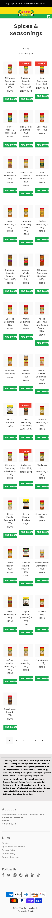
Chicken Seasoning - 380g (42, 224)
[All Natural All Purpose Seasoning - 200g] (26, 162)
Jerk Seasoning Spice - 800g (26, 422)
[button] (26, 53)
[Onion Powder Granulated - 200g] (10, 503)
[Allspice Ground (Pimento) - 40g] (26, 601)
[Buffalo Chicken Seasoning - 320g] (10, 650)
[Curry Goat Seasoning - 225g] (42, 409)
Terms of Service (10, 857)
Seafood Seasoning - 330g (10, 321)
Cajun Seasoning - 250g (26, 321)
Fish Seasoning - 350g (42, 175)
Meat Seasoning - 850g (10, 614)
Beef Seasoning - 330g (26, 663)
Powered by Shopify (26, 911)
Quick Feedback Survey (13, 846)
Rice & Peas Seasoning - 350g (26, 129)
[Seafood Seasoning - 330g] (10, 308)
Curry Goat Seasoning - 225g (42, 422)
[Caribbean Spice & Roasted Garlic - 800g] (10, 260)
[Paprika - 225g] (42, 601)
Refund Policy (8, 853)
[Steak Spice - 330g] (42, 503)
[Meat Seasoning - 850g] (10, 601)
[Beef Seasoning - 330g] (26, 650)
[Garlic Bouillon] (10, 409)
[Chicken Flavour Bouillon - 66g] (26, 552)
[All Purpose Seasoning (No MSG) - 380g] (10, 68)
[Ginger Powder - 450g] (26, 360)
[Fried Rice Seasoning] (10, 360)
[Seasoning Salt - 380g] (42, 116)
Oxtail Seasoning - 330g (10, 175)
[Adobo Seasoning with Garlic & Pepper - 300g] (42, 308)
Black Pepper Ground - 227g (10, 712)
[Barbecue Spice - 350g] (26, 455)
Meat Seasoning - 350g (10, 224)
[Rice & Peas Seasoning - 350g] (26, 116)
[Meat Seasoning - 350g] (10, 211)
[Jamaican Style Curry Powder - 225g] (26, 211)
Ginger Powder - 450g (26, 373)
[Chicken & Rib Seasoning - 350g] (42, 455)
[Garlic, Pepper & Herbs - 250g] (10, 116)
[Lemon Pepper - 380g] (10, 552)
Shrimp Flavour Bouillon (26, 517)
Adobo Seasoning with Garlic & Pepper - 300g (42, 325)
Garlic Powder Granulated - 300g (42, 565)
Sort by (26, 48)
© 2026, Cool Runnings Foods (25, 908)
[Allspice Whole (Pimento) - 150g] (26, 260)
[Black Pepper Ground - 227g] (10, 698)
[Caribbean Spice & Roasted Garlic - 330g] (26, 68)
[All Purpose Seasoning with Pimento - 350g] (10, 455)
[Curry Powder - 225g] (42, 650)
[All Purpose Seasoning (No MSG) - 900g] (42, 260)
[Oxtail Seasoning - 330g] (10, 162)
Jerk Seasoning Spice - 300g (42, 81)
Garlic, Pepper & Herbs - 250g (10, 129)
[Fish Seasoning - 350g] (42, 162)
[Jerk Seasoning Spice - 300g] (42, 68)
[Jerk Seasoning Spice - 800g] (26, 409)
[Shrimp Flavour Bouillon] (26, 503)
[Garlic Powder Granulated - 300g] (42, 552)
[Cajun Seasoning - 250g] (26, 308)
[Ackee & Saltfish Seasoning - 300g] (42, 360)
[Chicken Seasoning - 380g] (42, 211)
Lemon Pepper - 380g (10, 565)
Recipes (6, 843)
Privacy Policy (8, 850)
